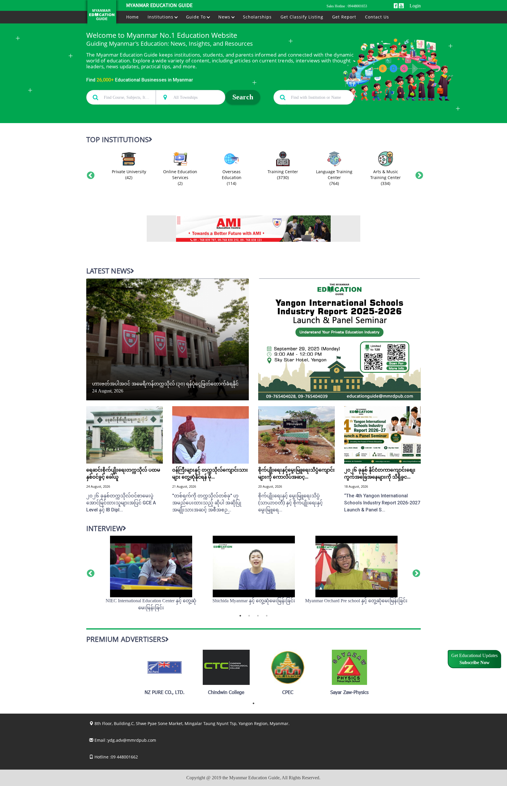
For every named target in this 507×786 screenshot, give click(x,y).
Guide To (196, 17)
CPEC (287, 693)
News (225, 17)
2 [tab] (249, 616)
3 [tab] (258, 616)
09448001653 (357, 6)
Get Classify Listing (301, 17)
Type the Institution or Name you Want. (305, 87)
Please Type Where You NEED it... (184, 87)
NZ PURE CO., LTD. (165, 693)
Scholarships (257, 17)
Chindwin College (226, 693)
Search (242, 97)
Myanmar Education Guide (159, 6)
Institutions (161, 17)
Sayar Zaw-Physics (349, 693)
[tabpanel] (151, 573)
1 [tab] (240, 616)
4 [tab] (267, 616)
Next (418, 174)
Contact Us (377, 17)
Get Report (344, 17)
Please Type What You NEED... (111, 87)
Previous (89, 174)
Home (132, 17)
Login (415, 5)
